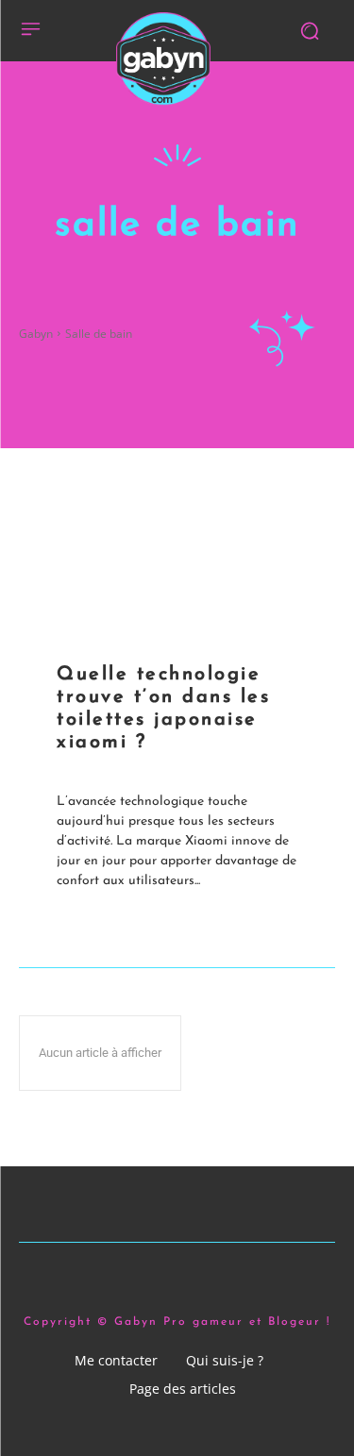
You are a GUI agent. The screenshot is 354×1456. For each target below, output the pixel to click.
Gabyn (36, 334)
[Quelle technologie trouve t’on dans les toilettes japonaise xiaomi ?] (177, 546)
